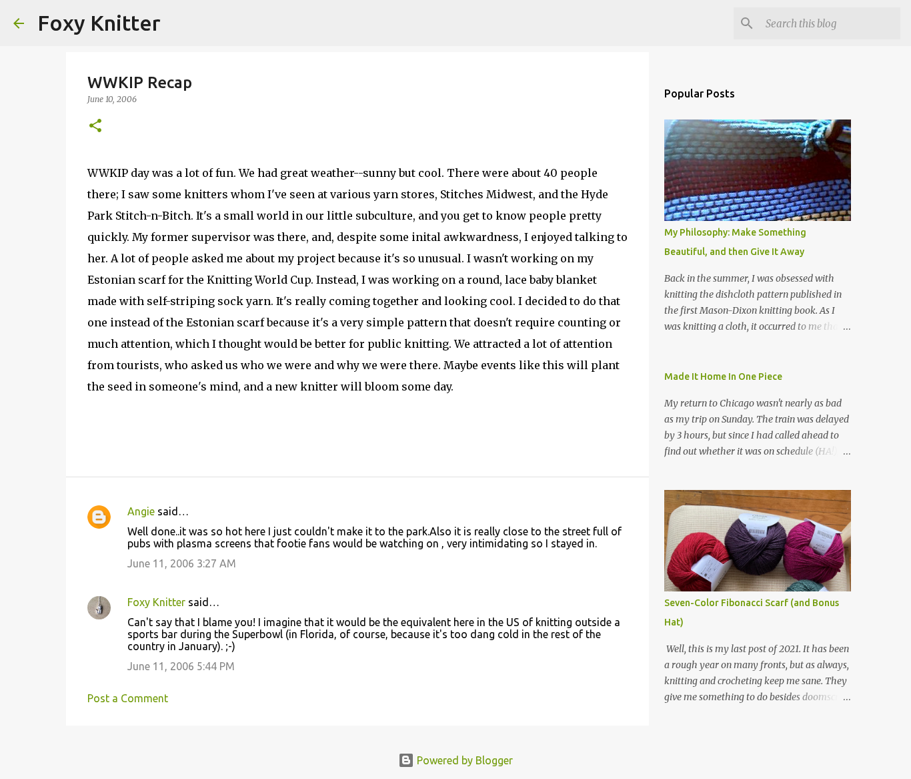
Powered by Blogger (463, 760)
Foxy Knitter (99, 23)
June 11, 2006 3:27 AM (181, 563)
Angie (141, 511)
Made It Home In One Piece (723, 376)
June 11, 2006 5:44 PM (181, 666)
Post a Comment (127, 698)
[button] (95, 126)
